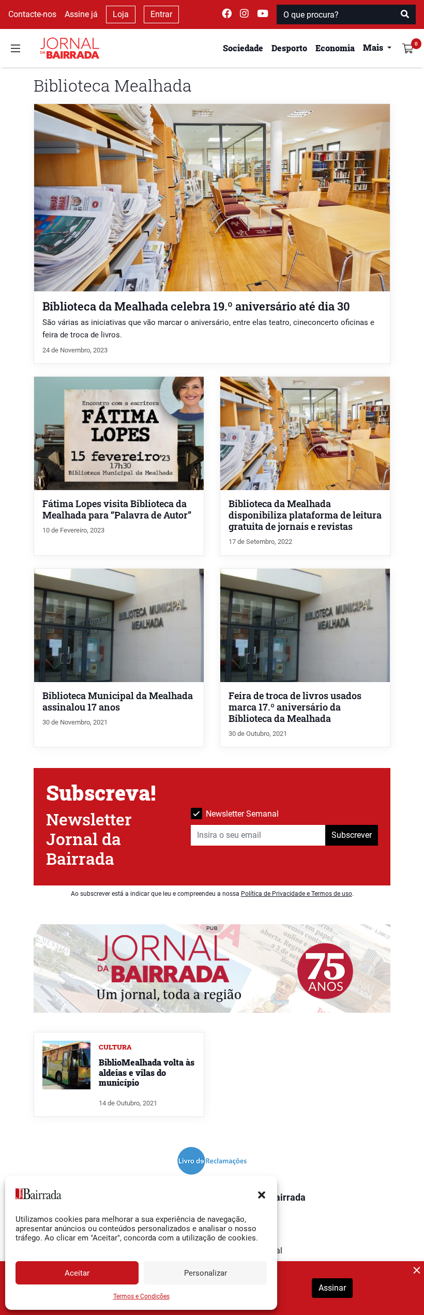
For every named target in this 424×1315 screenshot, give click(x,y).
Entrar (161, 14)
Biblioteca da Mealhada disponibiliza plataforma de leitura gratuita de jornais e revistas (305, 515)
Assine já (81, 14)
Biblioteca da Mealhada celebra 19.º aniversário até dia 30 (196, 306)
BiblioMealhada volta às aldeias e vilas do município (146, 1072)
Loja (121, 14)
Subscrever (351, 835)
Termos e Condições (141, 1296)
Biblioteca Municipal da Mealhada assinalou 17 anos (117, 701)
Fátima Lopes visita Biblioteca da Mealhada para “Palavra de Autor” (116, 509)
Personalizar (205, 1273)
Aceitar (77, 1273)
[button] (261, 1194)
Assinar (332, 1288)
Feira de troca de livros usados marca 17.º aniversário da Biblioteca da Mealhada (295, 707)
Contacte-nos (32, 14)
